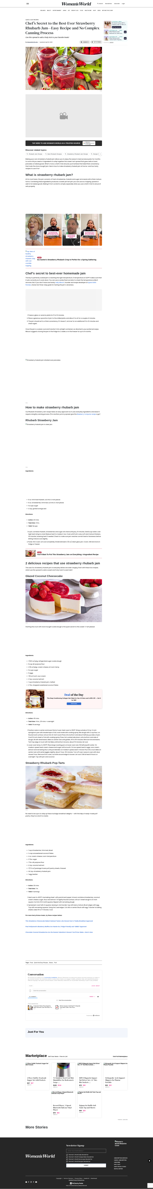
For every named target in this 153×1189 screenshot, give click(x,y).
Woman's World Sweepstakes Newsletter (81, 1157)
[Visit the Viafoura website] (96, 1015)
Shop (94, 10)
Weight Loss (74, 10)
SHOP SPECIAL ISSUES (120, 1166)
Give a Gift (117, 1164)
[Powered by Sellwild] (125, 1119)
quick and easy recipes (41, 962)
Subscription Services (120, 1158)
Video (99, 10)
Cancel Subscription (120, 1160)
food (31, 962)
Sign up (98, 986)
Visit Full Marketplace (120, 1056)
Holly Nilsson (59, 282)
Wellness (43, 10)
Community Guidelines (50, 977)
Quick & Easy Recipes (32, 20)
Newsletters (108, 3)
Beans (51, 962)
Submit (86, 1165)
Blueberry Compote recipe (86, 414)
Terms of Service (68, 1178)
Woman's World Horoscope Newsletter (80, 1159)
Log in (93, 986)
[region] (64, 1000)
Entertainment (57, 10)
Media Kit (86, 1178)
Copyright (59, 1178)
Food (81, 10)
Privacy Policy (78, 1178)
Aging (64, 10)
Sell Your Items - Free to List (57, 1056)
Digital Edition (118, 1168)
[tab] (32, 996)
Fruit (55, 962)
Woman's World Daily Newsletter (78, 1155)
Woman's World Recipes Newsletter (79, 1161)
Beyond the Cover (107, 10)
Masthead (94, 1178)
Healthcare (88, 10)
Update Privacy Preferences (76, 1180)
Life (69, 10)
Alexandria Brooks (32, 42)
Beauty (49, 10)
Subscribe (117, 3)
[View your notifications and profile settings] (98, 996)
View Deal (74, 704)
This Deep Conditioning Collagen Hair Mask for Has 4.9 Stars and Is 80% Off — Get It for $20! (74, 699)
